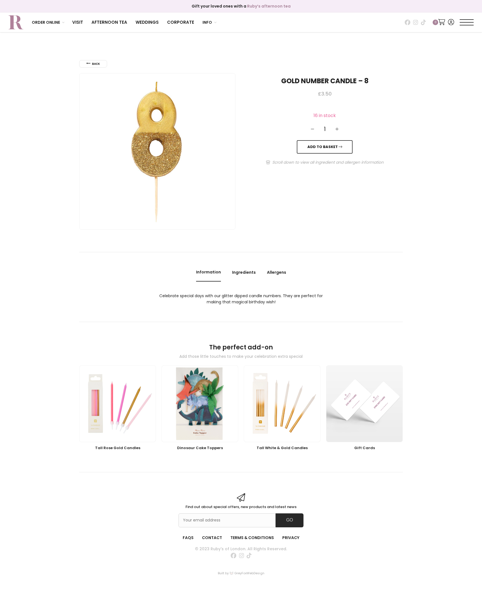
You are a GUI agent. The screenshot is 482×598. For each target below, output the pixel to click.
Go (289, 520)
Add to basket (323, 147)
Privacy (290, 537)
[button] (48, 22)
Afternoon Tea (109, 22)
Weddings (147, 22)
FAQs (188, 537)
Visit (77, 22)
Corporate (180, 22)
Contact (212, 537)
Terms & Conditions (252, 537)
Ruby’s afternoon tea (269, 6)
